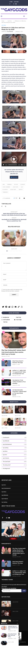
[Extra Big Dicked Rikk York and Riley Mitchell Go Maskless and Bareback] (4, 635)
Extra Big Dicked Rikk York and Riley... (12, 635)
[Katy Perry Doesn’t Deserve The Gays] (6, 363)
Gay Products (14, 458)
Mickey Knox (13, 189)
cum (22, 187)
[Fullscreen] (24, 165)
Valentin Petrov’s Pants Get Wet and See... (12, 628)
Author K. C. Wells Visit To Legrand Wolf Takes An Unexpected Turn (19, 372)
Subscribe (14, 177)
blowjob (23, 184)
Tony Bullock (10, 31)
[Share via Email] (24, 198)
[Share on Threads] (21, 198)
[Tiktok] (18, 3)
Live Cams (16, 1)
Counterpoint (14, 437)
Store (10, 1)
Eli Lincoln (5, 189)
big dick (16, 184)
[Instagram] (13, 3)
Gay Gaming (14, 448)
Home (3, 21)
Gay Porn (10, 21)
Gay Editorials (14, 441)
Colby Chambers (6, 187)
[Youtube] (15, 3)
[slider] (13, 164)
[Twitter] (11, 3)
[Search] (26, 16)
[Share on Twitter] (17, 198)
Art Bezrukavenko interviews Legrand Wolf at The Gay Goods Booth (19, 392)
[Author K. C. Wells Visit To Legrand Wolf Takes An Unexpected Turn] (6, 373)
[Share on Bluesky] (22, 198)
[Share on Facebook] (16, 198)
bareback (9, 184)
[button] (14, 159)
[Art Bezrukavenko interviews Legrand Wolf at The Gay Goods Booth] (6, 392)
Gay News (14, 451)
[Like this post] (14, 198)
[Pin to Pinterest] (19, 198)
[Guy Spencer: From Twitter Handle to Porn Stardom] (6, 382)
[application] (14, 159)
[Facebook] (9, 3)
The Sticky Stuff (14, 465)
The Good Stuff (14, 461)
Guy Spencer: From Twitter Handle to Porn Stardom (19, 382)
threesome (5, 192)
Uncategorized (14, 468)
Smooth (20, 189)
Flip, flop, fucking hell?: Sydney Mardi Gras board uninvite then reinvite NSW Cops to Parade (14, 352)
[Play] (3, 165)
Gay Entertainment (14, 444)
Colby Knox (15, 187)
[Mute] (22, 165)
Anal (4, 184)
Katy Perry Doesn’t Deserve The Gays (17, 361)
